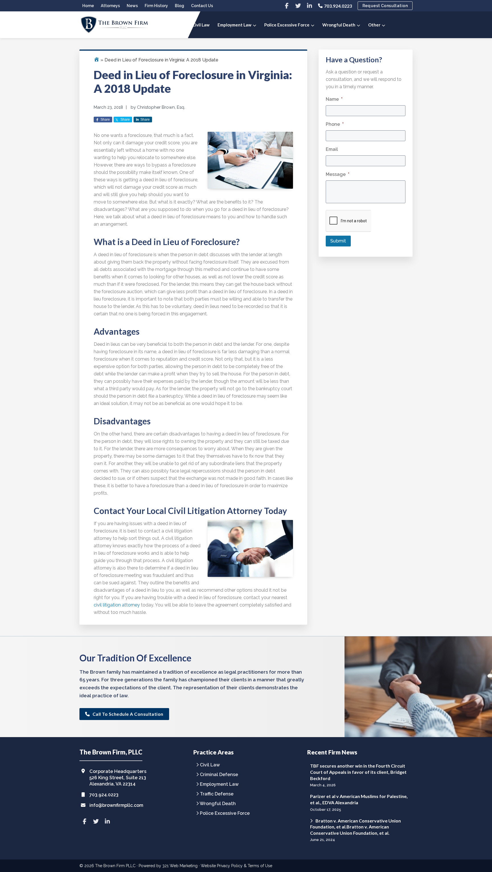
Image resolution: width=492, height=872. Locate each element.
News (132, 5)
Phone (335, 124)
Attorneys (110, 5)
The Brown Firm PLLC (115, 865)
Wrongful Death (218, 803)
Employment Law (219, 784)
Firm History (156, 5)
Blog (179, 5)
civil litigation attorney (117, 605)
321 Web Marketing (180, 865)
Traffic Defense (216, 794)
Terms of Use (260, 865)
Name (334, 99)
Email (332, 149)
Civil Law (210, 765)
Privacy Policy (230, 865)
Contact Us (202, 5)
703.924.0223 (338, 6)
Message (337, 174)
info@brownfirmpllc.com (116, 805)
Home (88, 5)
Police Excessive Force (225, 813)
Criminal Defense (219, 774)
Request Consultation (385, 5)
